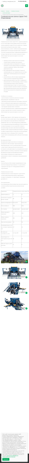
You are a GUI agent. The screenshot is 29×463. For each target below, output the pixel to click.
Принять (5, 459)
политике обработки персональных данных (10, 456)
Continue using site (13, 9)
